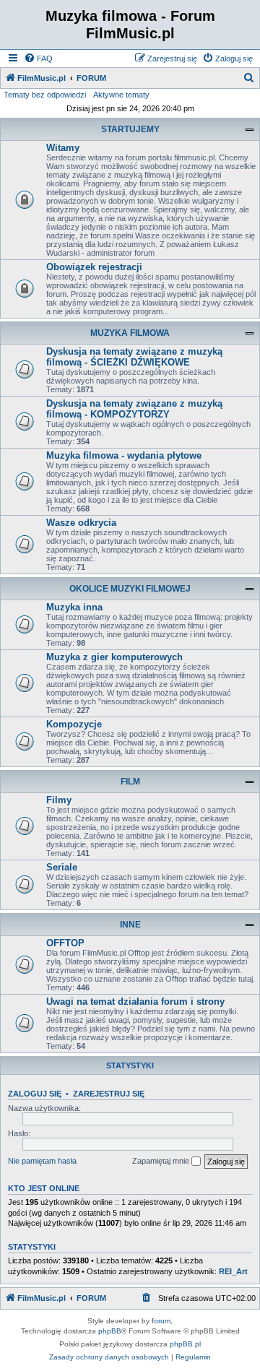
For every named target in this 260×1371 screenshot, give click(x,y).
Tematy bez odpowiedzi (45, 94)
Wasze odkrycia (81, 522)
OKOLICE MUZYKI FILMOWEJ (130, 589)
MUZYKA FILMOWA (130, 333)
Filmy (59, 800)
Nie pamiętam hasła (42, 1160)
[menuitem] (38, 58)
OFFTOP (65, 943)
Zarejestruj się (108, 1093)
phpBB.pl (185, 1344)
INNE (130, 925)
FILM (130, 782)
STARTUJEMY (130, 129)
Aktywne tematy (121, 94)
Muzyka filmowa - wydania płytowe (124, 455)
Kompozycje (74, 724)
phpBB (109, 1331)
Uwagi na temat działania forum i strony (135, 1001)
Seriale (61, 867)
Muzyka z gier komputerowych (114, 657)
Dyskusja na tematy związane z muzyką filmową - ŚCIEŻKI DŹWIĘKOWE (134, 357)
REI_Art (233, 1271)
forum (161, 1321)
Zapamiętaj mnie (161, 1160)
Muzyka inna (74, 607)
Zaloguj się (34, 1093)
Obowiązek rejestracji (94, 266)
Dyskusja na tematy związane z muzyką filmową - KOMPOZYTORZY (134, 409)
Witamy (62, 147)
